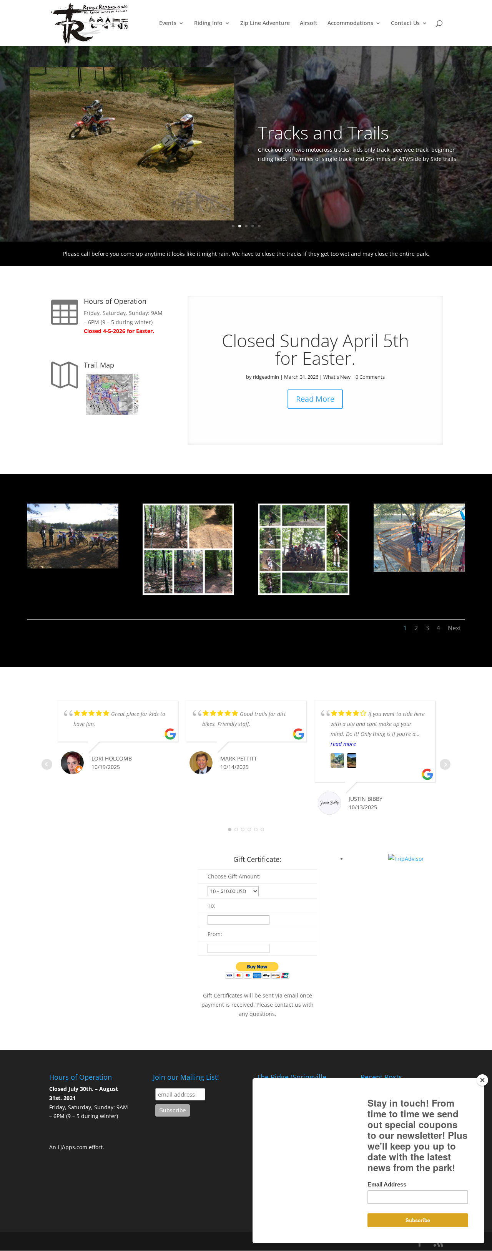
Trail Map (99, 365)
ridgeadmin (266, 376)
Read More (315, 399)
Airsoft (308, 23)
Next (454, 628)
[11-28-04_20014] (72, 566)
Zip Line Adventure (265, 23)
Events (167, 23)
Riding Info (208, 23)
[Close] (482, 1080)
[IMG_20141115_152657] (419, 569)
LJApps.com (72, 1147)
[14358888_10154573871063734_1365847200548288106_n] (188, 593)
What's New (337, 376)
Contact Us (405, 23)
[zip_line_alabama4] (303, 593)
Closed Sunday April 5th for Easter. (315, 349)
